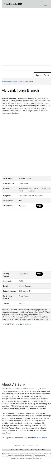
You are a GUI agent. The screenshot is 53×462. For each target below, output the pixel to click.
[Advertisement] (26, 36)
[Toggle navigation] (45, 4)
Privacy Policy (19, 449)
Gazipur (21, 82)
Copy (39, 206)
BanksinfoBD (13, 4)
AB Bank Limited (12, 82)
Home (4, 82)
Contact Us (34, 449)
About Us (27, 449)
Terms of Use (41, 449)
